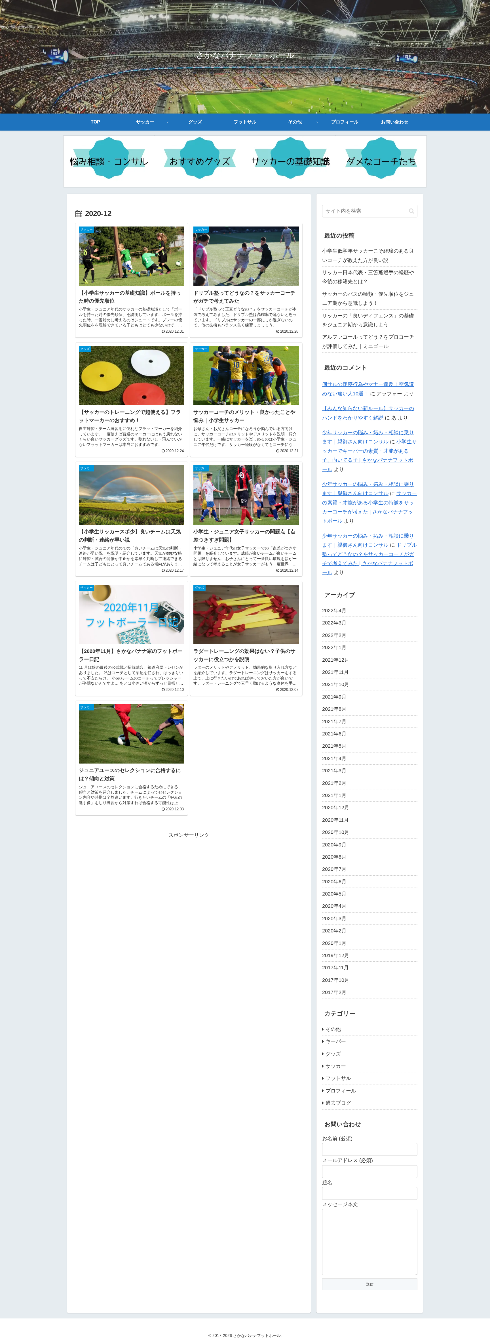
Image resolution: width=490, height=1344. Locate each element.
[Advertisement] (188, 879)
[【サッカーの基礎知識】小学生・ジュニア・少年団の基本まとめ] (290, 161)
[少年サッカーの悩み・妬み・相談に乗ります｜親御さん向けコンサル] (109, 161)
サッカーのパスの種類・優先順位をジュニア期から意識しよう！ (368, 298)
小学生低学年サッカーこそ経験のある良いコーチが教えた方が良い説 (368, 255)
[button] (412, 211)
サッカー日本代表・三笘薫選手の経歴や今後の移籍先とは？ (368, 277)
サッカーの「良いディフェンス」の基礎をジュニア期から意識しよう (368, 320)
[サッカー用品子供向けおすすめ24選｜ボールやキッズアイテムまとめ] (199, 161)
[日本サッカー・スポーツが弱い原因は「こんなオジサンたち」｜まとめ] (381, 161)
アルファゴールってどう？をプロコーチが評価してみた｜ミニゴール (368, 341)
